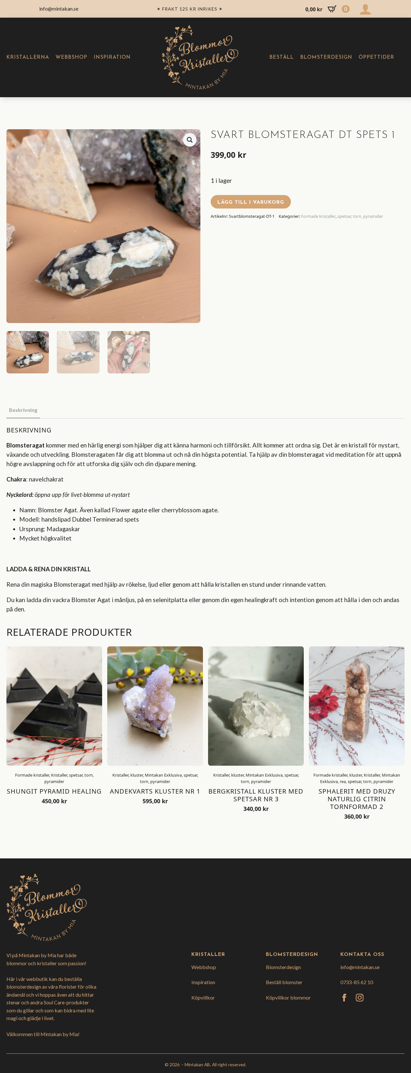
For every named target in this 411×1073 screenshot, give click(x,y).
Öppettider (376, 57)
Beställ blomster (284, 982)
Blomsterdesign (326, 57)
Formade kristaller (318, 216)
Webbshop (71, 57)
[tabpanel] (205, 520)
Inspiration (112, 57)
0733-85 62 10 (356, 982)
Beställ (281, 57)
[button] (190, 140)
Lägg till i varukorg (250, 202)
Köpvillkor (203, 997)
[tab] (23, 410)
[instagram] (359, 997)
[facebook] (344, 997)
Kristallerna (27, 57)
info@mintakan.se (360, 967)
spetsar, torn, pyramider (360, 216)
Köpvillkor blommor (288, 997)
